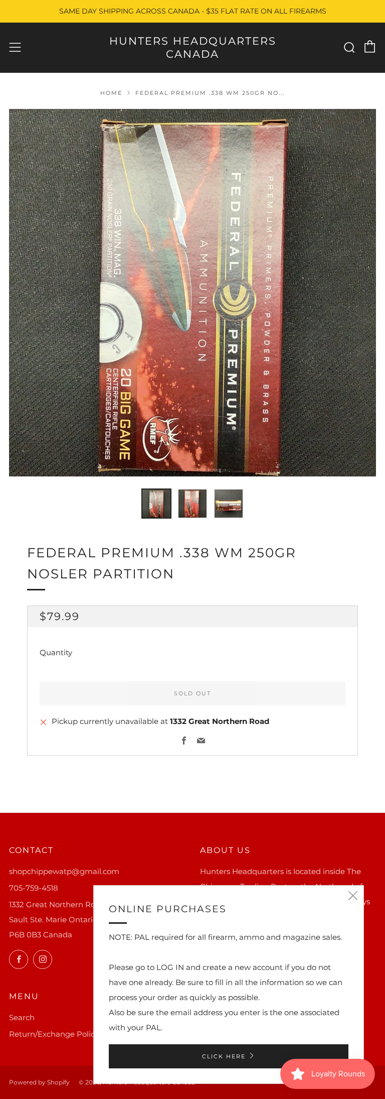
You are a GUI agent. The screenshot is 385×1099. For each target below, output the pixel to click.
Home (111, 92)
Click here (224, 1056)
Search (22, 1017)
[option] (192, 292)
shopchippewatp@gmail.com (64, 871)
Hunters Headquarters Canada (192, 47)
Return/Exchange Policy (54, 1034)
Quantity (56, 652)
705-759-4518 (33, 888)
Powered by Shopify (39, 1082)
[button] (156, 504)
